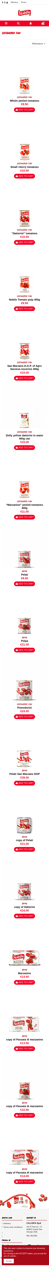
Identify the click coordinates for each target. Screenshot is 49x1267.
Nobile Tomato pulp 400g (24, 299)
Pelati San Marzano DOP (24, 774)
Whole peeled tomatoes (24, 100)
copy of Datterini (24, 907)
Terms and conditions (13, 1227)
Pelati (24, 574)
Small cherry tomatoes (24, 167)
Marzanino (24, 973)
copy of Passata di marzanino (24, 1039)
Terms (23, 2)
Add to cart (26, 110)
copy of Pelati (24, 840)
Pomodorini (24, 707)
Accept (9, 1261)
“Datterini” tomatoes (24, 233)
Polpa (24, 640)
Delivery (15, 2)
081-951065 (32, 1236)
